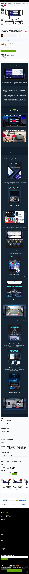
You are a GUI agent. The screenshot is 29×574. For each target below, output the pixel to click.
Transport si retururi (3, 540)
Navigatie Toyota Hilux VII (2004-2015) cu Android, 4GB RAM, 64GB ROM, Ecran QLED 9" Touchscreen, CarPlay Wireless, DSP (6, 489)
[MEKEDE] (14, 505)
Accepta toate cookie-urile (14, 569)
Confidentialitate (2, 520)
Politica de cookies (3, 567)
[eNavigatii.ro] (4, 1)
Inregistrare (2, 535)
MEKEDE (8, 425)
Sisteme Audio (2, 549)
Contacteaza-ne (2, 527)
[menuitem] (2, 5)
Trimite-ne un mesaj (4, 57)
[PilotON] (23, 505)
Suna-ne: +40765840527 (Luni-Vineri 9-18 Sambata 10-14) (8, 55)
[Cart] (25, 1)
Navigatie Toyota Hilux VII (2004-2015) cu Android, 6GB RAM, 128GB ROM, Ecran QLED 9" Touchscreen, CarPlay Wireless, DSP (17, 489)
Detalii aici (18, 35)
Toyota (5, 3)
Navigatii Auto (2, 3)
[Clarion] (4, 505)
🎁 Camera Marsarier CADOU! (5, 42)
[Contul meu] (22, 1)
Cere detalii (3, 56)
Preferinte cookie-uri (14, 572)
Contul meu (2, 534)
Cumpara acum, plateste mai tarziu (10, 35)
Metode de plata (2, 539)
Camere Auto (2, 547)
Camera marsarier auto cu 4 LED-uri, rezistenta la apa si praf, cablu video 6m (12, 43)
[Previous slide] (1, 504)
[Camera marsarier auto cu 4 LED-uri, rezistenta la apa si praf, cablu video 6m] (2, 44)
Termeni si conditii (3, 519)
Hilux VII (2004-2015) (10, 3)
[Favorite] (18, 1)
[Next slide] (27, 485)
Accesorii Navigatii (3, 548)
